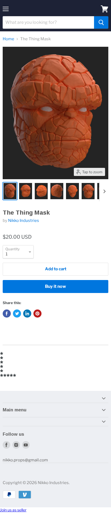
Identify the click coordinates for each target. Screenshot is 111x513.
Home (8, 39)
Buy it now (55, 286)
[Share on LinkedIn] (27, 313)
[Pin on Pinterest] (37, 313)
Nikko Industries (23, 220)
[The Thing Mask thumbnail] (10, 191)
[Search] (101, 22)
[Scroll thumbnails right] (103, 191)
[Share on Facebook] (7, 313)
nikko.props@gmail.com (25, 460)
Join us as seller (13, 510)
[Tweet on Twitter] (17, 313)
